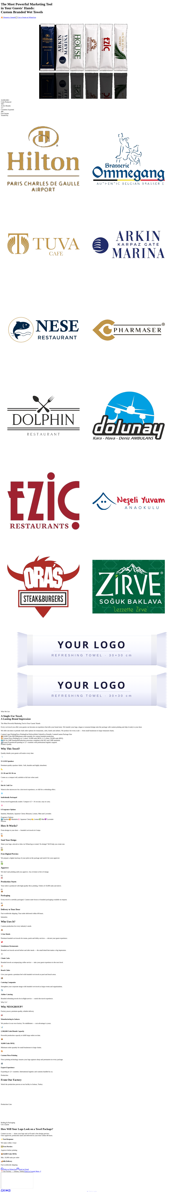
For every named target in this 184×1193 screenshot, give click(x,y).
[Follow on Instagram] (9, 1191)
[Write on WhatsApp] (2, 1191)
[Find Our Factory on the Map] (7, 1191)
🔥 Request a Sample (8, 17)
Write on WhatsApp (10, 1169)
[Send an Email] (4, 1191)
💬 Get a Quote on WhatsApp (25, 17)
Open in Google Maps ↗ (32, 1171)
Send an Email (24, 1169)
